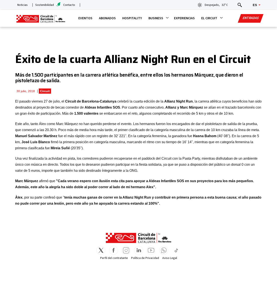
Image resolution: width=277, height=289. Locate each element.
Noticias (22, 5)
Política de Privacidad (145, 258)
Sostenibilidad (44, 5)
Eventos (85, 18)
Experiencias (184, 18)
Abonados (107, 18)
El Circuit (209, 18)
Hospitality (132, 18)
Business (155, 18)
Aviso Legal (169, 258)
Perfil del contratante (114, 258)
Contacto (69, 5)
